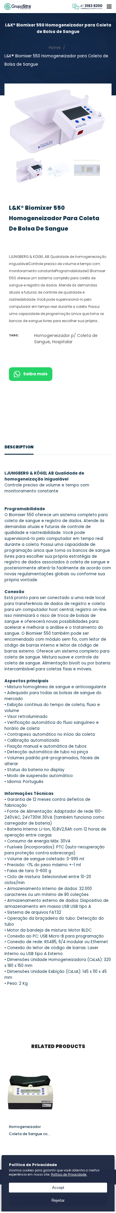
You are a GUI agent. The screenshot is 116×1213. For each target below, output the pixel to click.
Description (19, 447)
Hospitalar (62, 342)
